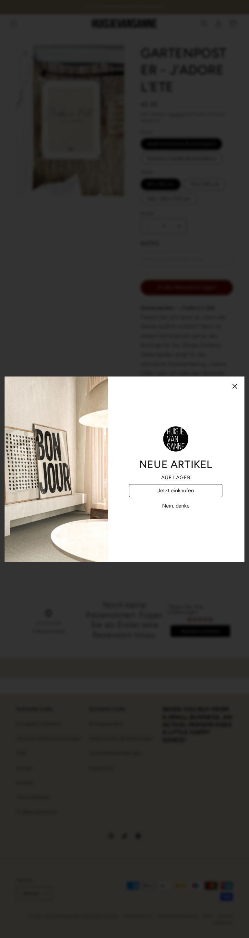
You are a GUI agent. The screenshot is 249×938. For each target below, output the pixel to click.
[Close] (234, 386)
